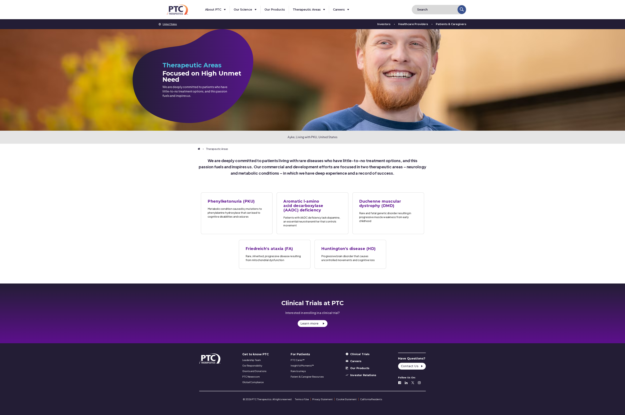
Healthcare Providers (413, 24)
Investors (383, 24)
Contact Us (410, 366)
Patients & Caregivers (451, 24)
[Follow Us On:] (399, 382)
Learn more (309, 323)
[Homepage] (199, 149)
